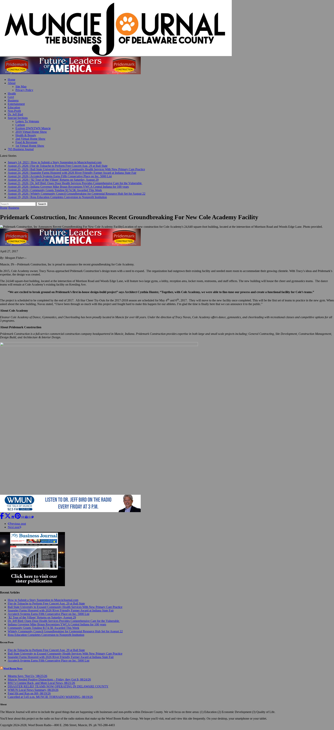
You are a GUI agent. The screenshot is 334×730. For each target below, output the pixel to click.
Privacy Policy (24, 90)
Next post (14, 527)
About (11, 83)
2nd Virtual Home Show (30, 138)
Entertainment (16, 104)
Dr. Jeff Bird (15, 114)
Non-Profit (14, 111)
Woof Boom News (12, 668)
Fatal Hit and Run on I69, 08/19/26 (29, 693)
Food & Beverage (26, 142)
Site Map (20, 86)
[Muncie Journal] (167, 28)
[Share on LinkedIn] (13, 517)
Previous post (17, 523)
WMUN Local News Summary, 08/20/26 (33, 690)
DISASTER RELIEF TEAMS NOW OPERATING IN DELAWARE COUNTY (58, 686)
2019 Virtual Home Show (31, 131)
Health (12, 93)
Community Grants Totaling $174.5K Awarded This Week (43, 627)
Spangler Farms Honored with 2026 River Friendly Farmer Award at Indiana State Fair (61, 610)
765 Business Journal (21, 149)
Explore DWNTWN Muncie (33, 128)
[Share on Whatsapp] (30, 517)
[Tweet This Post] (8, 517)
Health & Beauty (25, 135)
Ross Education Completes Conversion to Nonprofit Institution (46, 634)
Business (13, 100)
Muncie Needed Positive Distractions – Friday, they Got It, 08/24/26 (49, 679)
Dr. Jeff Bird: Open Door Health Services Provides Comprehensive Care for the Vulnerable (64, 621)
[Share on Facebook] (2, 517)
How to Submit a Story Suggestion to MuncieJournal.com (43, 600)
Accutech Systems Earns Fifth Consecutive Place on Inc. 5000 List (48, 614)
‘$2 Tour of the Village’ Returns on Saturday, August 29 (42, 617)
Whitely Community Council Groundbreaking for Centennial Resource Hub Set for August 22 (65, 631)
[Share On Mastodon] (33, 517)
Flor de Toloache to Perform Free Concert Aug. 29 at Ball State (46, 603)
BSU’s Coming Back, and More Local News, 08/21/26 (41, 683)
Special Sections (18, 117)
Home (11, 79)
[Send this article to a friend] (23, 517)
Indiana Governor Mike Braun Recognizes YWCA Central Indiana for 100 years (57, 624)
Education (14, 107)
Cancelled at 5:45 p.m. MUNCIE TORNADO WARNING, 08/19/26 (50, 696)
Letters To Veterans (27, 121)
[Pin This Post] (18, 517)
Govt (11, 97)
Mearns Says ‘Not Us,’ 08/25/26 (27, 676)
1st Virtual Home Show (29, 145)
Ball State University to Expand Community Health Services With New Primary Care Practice (65, 607)
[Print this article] (26, 517)
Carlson (20, 124)
